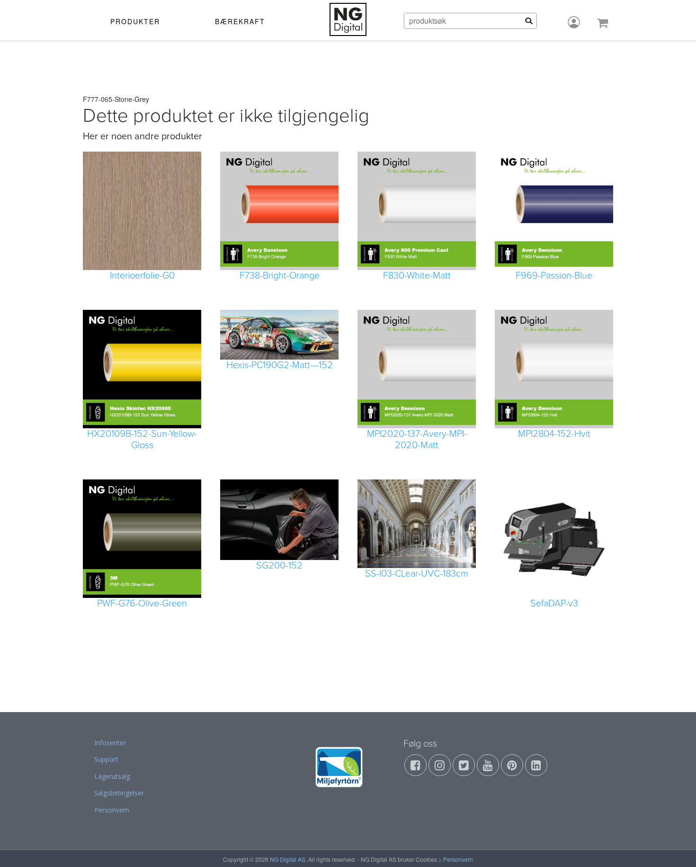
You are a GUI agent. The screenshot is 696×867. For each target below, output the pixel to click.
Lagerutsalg (112, 776)
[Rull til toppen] (677, 848)
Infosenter (110, 742)
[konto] (574, 22)
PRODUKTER (135, 21)
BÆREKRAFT (240, 21)
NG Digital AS (287, 859)
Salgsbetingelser (119, 792)
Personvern (111, 809)
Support (106, 759)
